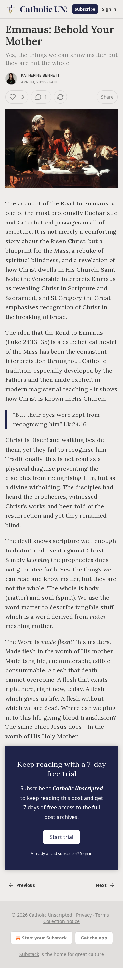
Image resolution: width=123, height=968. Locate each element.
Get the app (94, 938)
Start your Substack (44, 938)
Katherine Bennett (40, 75)
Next (101, 885)
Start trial (61, 837)
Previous (25, 885)
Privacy (84, 915)
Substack (29, 954)
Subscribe (85, 9)
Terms (102, 915)
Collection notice (61, 921)
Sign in (109, 9)
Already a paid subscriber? (61, 853)
